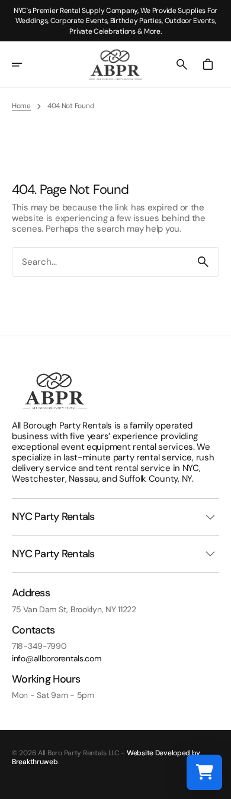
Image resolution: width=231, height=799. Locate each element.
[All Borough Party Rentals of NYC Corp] (115, 64)
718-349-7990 (39, 646)
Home (21, 106)
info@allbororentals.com (56, 659)
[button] (25, 64)
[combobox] (100, 261)
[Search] (203, 262)
